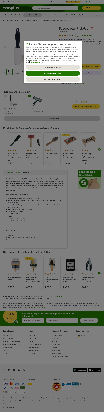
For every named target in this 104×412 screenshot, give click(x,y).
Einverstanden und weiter (52, 73)
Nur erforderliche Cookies (52, 79)
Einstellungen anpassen (53, 67)
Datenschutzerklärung (36, 62)
